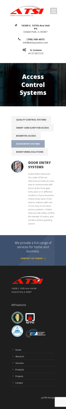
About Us (19, 356)
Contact (19, 382)
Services (19, 363)
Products (19, 369)
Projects (19, 376)
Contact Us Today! (32, 258)
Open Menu (53, 11)
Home (18, 349)
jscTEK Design (48, 397)
